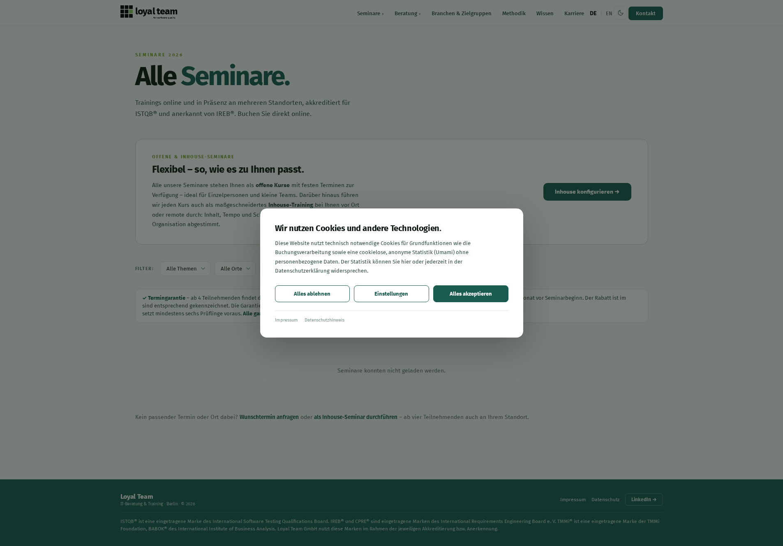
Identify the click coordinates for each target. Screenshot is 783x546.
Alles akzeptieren (471, 294)
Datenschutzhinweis (324, 320)
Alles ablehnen (312, 294)
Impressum (286, 320)
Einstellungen (391, 294)
